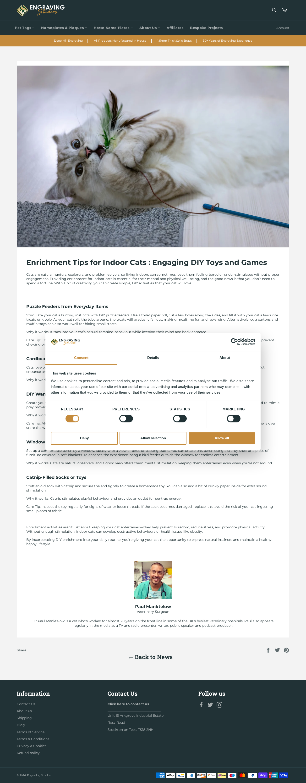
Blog (21, 725)
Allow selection (153, 438)
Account (282, 28)
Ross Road (116, 722)
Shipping (24, 718)
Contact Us (26, 704)
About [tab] (224, 358)
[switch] (126, 418)
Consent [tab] (81, 358)
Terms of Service (30, 732)
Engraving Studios (39, 775)
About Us (148, 28)
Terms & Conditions (33, 739)
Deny (84, 438)
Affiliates (175, 28)
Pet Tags (23, 28)
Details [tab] (153, 358)
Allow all (222, 438)
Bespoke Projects (206, 28)
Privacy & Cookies (31, 746)
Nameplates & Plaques (63, 28)
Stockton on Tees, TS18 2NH (130, 729)
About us (24, 711)
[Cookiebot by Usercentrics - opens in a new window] (234, 342)
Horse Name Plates (112, 28)
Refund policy (28, 753)
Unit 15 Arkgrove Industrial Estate (136, 715)
